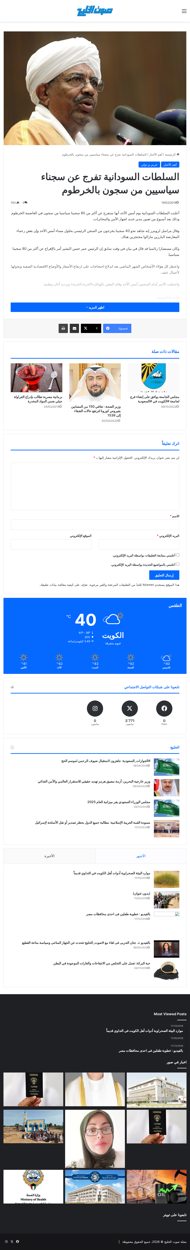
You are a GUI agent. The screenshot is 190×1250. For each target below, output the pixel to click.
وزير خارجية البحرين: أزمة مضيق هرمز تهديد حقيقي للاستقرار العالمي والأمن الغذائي (94, 781)
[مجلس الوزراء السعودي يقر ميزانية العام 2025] (166, 808)
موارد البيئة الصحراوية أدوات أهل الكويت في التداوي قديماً (112, 873)
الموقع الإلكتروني (81, 536)
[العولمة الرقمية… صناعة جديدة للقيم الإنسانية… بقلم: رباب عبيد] (95, 1139)
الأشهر (141, 856)
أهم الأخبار (155, 154)
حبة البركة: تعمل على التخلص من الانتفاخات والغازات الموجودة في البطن (101, 963)
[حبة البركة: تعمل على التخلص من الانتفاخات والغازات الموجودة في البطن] (166, 970)
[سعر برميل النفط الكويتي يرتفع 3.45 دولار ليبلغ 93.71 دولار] (157, 1187)
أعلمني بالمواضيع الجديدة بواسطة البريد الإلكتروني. (143, 564)
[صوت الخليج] (95, 10)
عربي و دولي (149, 164)
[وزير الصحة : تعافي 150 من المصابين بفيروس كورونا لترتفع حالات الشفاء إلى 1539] (95, 382)
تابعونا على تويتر (175, 1215)
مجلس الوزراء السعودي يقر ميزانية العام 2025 (118, 802)
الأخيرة (49, 856)
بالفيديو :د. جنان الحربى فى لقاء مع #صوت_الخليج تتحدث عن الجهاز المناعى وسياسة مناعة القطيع (86, 942)
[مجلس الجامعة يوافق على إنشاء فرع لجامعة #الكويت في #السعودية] (153, 377)
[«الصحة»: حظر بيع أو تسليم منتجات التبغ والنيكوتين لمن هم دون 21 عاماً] (33, 1187)
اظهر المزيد (96, 307)
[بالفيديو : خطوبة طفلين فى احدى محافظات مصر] (166, 924)
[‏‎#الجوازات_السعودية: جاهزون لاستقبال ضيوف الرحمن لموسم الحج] (166, 767)
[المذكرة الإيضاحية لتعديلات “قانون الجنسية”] (33, 1089)
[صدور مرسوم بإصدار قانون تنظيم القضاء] (157, 1090)
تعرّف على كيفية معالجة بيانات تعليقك (64, 585)
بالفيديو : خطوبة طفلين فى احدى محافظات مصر (118, 914)
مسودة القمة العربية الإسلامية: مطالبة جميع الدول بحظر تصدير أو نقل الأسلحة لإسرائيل (92, 822)
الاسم (174, 516)
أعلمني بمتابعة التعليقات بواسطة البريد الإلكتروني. (143, 555)
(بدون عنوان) (141, 893)
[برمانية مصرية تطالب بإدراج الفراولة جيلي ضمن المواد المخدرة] (36, 377)
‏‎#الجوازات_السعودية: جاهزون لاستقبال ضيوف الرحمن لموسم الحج (105, 761)
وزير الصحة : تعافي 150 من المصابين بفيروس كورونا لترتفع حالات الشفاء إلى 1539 (96, 410)
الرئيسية (171, 154)
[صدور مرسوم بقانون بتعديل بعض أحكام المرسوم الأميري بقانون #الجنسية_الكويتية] (157, 1126)
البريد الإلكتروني (168, 536)
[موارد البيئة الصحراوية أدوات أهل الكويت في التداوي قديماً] (166, 879)
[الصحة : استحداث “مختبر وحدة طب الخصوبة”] (95, 1089)
